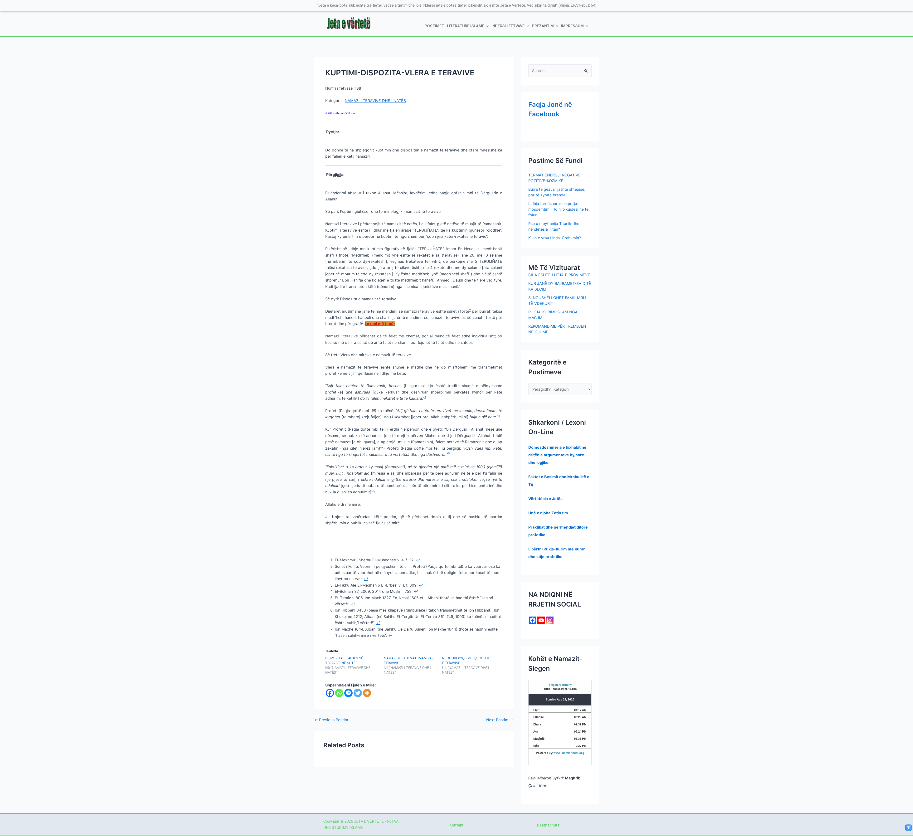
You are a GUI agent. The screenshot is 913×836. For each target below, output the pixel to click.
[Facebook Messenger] (348, 693)
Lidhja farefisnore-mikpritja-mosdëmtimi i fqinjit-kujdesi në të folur (558, 209)
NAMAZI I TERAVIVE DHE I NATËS (375, 100)
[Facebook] (330, 693)
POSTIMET (434, 26)
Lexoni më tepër (380, 323)
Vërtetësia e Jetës (545, 498)
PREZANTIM (543, 26)
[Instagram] (550, 620)
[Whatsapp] (339, 693)
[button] (468, 26)
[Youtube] (541, 620)
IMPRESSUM (572, 26)
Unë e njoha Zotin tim (548, 512)
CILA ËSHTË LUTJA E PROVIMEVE (559, 274)
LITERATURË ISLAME (465, 26)
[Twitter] (358, 693)
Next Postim (499, 720)
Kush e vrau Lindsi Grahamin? (554, 237)
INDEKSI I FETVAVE (507, 26)
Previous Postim (331, 720)
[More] (367, 693)
